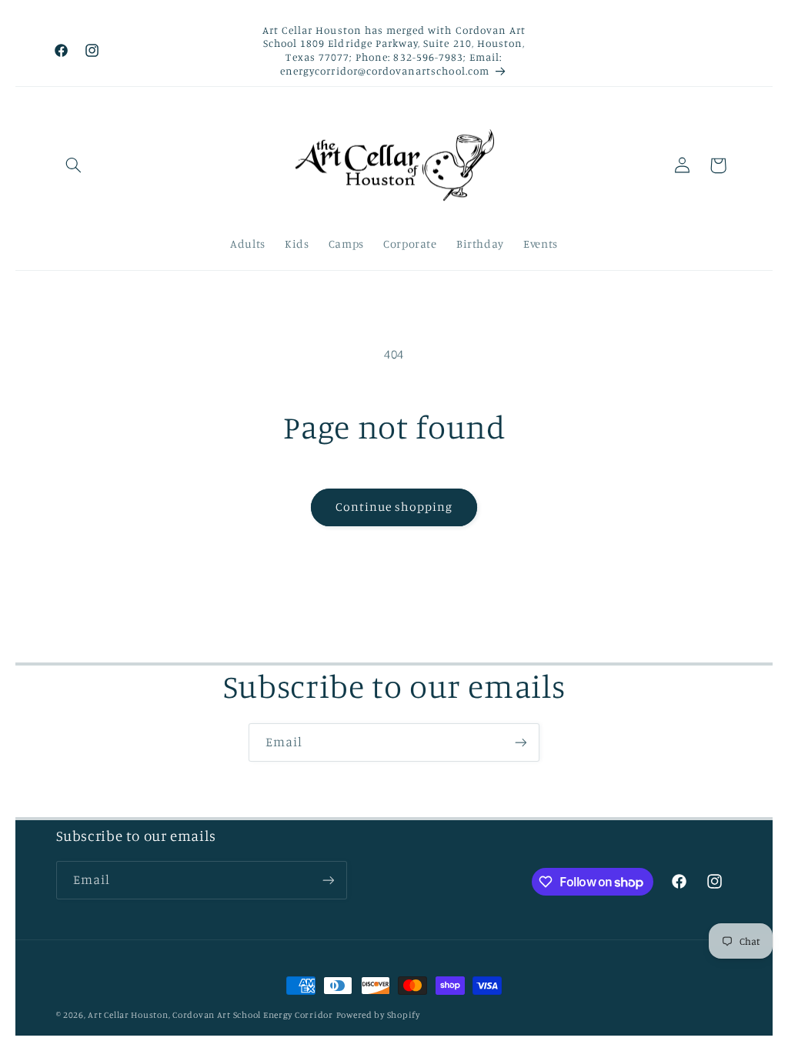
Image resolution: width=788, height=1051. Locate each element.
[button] (74, 165)
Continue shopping (394, 506)
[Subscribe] (521, 742)
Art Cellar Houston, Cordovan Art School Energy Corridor (210, 1014)
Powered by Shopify (378, 1014)
